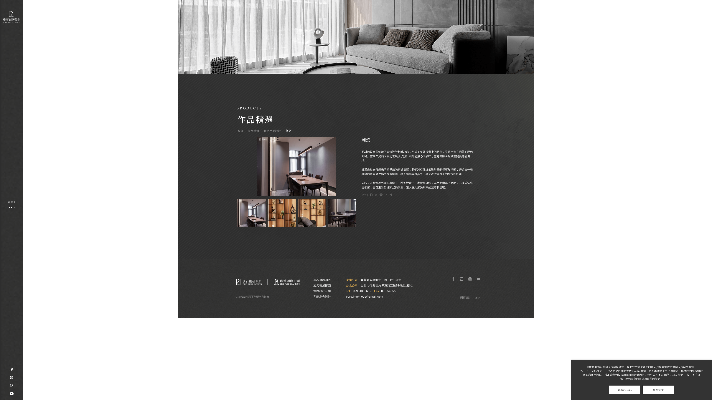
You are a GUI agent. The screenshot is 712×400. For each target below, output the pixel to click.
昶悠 (288, 130)
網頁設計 (465, 297)
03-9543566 (360, 291)
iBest (477, 297)
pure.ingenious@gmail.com (364, 296)
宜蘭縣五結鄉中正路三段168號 (381, 279)
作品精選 (253, 130)
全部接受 (658, 389)
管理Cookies (625, 390)
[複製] (390, 194)
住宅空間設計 (272, 130)
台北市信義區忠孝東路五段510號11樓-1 (387, 285)
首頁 (240, 130)
